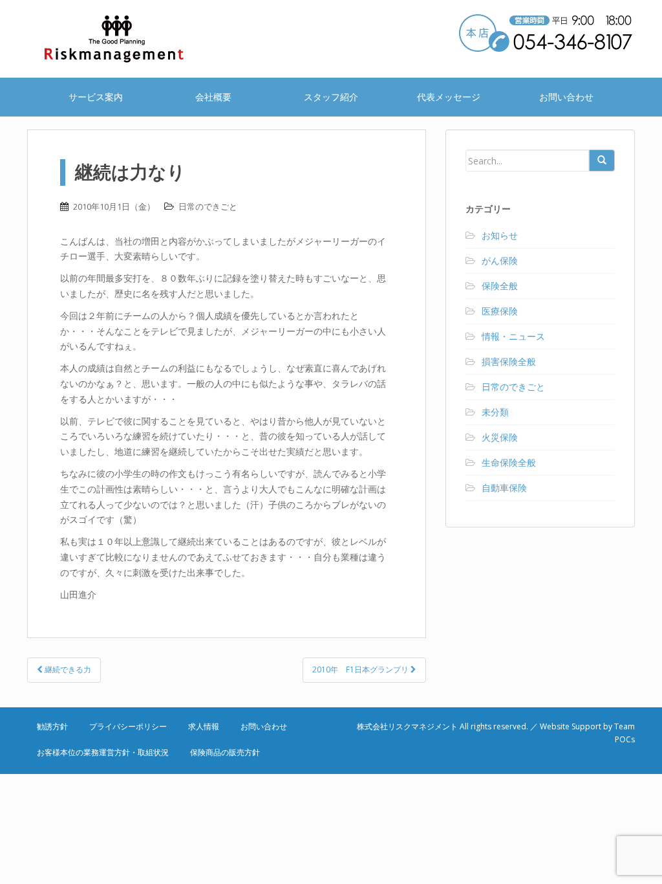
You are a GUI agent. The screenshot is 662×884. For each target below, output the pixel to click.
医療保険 (500, 311)
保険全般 (500, 286)
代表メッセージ (448, 97)
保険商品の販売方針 (225, 752)
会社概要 (213, 97)
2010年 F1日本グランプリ (361, 669)
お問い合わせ (566, 97)
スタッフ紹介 (331, 97)
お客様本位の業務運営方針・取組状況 (103, 752)
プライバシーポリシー (128, 726)
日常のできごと (207, 206)
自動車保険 (504, 487)
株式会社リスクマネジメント (130, 39)
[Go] (602, 160)
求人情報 (203, 726)
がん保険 (500, 260)
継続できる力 (67, 669)
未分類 (495, 412)
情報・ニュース (513, 336)
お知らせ (500, 235)
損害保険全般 (509, 361)
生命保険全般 (509, 462)
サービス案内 (96, 97)
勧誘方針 (52, 726)
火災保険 (500, 437)
